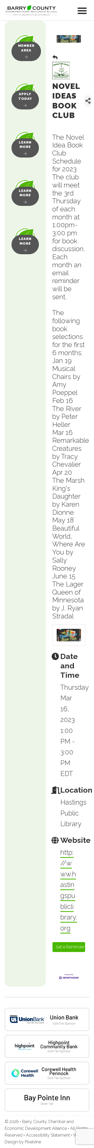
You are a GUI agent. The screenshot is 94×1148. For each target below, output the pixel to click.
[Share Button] (88, 101)
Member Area (26, 48)
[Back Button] (54, 58)
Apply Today (25, 96)
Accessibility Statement (48, 1135)
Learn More (25, 144)
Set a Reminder (70, 946)
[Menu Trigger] (82, 10)
